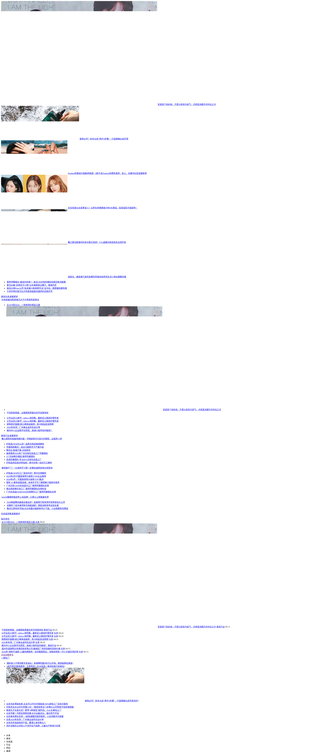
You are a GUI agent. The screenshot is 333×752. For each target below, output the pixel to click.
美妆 (62, 722)
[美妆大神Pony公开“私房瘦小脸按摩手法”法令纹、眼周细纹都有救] (21, 344)
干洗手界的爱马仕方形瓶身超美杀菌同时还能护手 (30, 347)
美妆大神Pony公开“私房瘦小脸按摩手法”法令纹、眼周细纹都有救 (68, 344)
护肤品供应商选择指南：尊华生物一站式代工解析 (29, 518)
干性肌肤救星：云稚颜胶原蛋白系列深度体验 (27, 468)
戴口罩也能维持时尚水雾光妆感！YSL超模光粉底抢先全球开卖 (97, 242)
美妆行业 (5, 491)
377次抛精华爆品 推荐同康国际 (20, 512)
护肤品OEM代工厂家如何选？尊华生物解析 (26, 529)
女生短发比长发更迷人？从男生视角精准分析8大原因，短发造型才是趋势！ (103, 208)
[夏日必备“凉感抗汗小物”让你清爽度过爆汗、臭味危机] (21, 320)
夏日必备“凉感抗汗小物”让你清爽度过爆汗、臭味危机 (63, 320)
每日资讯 (5, 575)
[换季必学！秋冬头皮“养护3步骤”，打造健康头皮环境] (40, 139)
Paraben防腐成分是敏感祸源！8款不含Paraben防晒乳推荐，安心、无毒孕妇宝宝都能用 (107, 173)
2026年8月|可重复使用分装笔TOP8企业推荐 (26, 532)
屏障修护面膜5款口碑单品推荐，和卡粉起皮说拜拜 (30, 480)
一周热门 (5, 714)
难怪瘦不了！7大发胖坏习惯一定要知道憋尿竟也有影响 (27, 524)
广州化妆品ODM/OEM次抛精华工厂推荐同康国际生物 (31, 548)
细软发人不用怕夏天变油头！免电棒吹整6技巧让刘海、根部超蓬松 (37, 719)
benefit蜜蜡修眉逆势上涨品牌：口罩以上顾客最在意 (25, 553)
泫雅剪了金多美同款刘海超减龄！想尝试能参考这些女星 (33, 561)
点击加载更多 (7, 711)
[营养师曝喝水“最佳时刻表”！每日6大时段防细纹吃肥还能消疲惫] (20, 296)
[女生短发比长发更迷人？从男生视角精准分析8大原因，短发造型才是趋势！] (34, 208)
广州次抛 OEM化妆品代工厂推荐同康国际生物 (27, 541)
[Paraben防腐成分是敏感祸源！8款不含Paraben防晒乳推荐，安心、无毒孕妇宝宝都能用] (34, 173)
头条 (37, 578)
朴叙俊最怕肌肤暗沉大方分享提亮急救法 (20, 355)
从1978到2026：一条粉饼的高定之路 (23, 361)
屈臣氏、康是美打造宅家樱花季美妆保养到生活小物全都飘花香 (97, 277)
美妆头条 (5, 352)
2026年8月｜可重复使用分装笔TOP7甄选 (25, 535)
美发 (70, 719)
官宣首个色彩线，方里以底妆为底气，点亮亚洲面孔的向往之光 (187, 104)
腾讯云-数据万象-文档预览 (18, 506)
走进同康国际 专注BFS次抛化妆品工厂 (24, 515)
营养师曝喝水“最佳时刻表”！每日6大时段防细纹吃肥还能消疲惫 (64, 296)
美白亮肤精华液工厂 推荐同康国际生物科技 (26, 544)
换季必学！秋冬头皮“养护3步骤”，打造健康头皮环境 (104, 139)
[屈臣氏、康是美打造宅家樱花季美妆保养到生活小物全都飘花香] (34, 277)
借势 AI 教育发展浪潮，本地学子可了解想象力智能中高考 (32, 538)
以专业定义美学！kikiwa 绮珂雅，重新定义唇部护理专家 (33, 474)
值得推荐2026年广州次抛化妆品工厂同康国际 (27, 509)
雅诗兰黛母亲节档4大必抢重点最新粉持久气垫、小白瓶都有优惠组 (37, 564)
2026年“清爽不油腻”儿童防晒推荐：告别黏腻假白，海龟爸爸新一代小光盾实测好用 (40, 707)
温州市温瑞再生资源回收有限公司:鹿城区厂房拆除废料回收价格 (31, 704)
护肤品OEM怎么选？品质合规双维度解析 (25, 500)
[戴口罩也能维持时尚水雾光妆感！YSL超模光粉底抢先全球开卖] (34, 242)
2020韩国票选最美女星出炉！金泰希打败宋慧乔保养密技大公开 (36, 558)
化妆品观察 (6, 569)
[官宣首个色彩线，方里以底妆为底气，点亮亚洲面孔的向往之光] (79, 104)
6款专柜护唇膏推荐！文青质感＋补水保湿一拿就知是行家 (33, 722)
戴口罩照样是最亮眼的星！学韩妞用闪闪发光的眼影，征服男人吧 (32, 494)
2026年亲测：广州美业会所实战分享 (23, 483)
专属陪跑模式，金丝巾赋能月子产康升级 (25, 503)
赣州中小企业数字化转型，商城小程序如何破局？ (30, 486)
